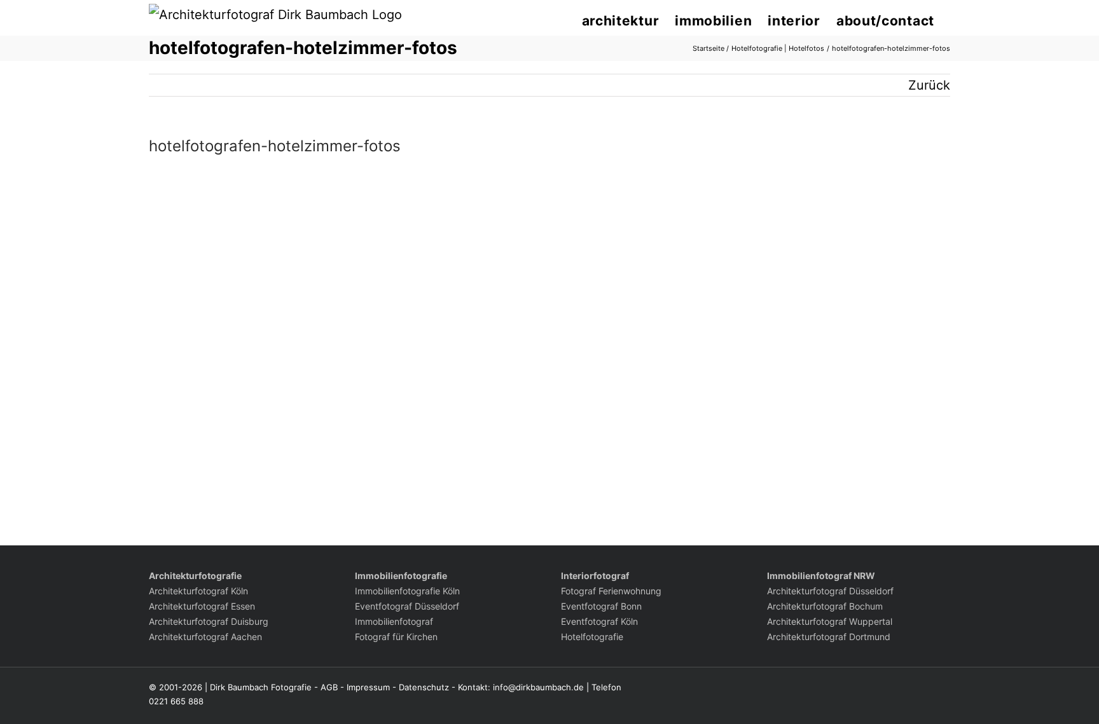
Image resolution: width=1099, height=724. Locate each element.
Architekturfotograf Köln (198, 590)
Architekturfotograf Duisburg (208, 621)
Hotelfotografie (592, 636)
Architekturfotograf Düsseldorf (830, 590)
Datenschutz (424, 687)
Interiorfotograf (595, 575)
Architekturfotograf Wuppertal (829, 621)
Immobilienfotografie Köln (407, 590)
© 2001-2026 (175, 687)
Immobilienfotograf (394, 621)
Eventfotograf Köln (599, 621)
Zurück (929, 85)
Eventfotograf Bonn (601, 606)
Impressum (368, 687)
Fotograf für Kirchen (396, 636)
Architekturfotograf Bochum (825, 606)
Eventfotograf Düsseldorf (407, 606)
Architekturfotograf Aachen (205, 636)
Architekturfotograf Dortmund (828, 636)
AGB (329, 687)
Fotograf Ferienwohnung (611, 590)
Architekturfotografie (195, 575)
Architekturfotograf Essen (202, 606)
